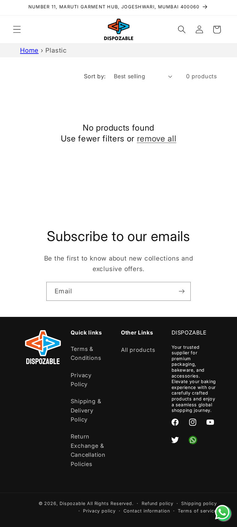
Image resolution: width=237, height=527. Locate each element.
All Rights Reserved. (110, 503)
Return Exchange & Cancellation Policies (88, 450)
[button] (17, 29)
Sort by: (95, 76)
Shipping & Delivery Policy (86, 410)
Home (29, 50)
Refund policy (157, 503)
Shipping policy (199, 503)
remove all (157, 138)
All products (138, 349)
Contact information (146, 510)
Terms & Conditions (86, 353)
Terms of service (197, 510)
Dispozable (72, 503)
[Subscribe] (181, 291)
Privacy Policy (81, 379)
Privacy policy (99, 510)
